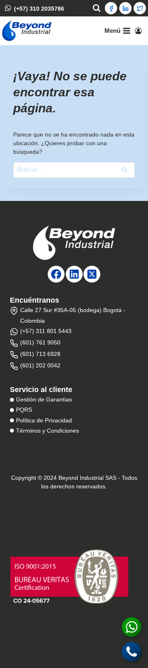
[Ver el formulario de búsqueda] (96, 8)
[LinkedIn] (125, 8)
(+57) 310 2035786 (39, 8)
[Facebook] (111, 8)
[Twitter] (140, 8)
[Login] (138, 31)
